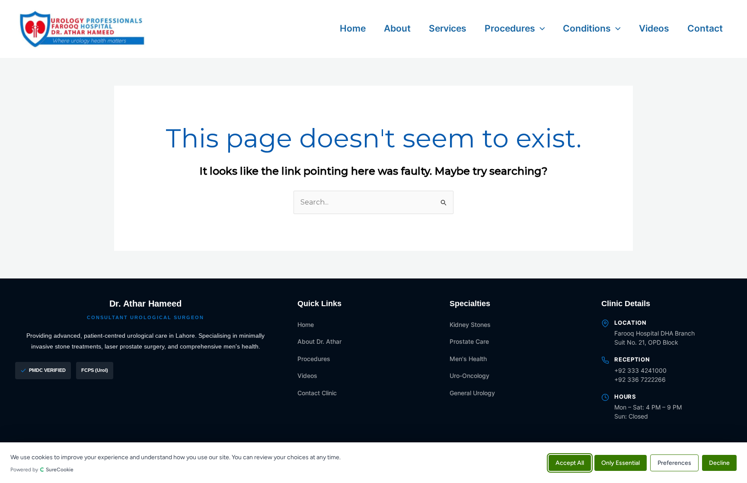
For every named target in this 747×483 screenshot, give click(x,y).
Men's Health (468, 358)
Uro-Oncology (469, 375)
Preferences (674, 462)
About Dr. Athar (319, 341)
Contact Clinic (317, 393)
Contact (705, 28)
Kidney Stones (470, 324)
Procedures (510, 28)
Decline (719, 462)
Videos (654, 28)
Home (353, 28)
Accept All (569, 462)
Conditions (587, 28)
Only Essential (620, 462)
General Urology (472, 393)
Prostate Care (469, 341)
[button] (540, 28)
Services (447, 28)
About (397, 28)
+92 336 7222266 (640, 379)
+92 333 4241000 (640, 370)
